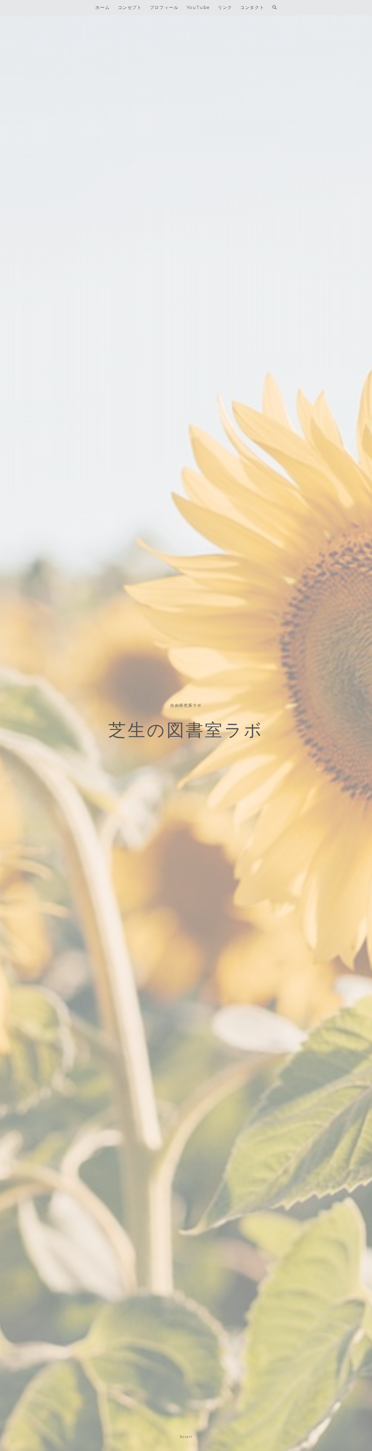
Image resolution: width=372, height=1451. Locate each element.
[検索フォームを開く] (274, 7)
